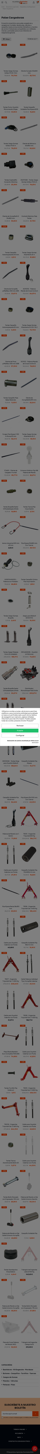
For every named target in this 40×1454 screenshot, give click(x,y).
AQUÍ (7, 719)
